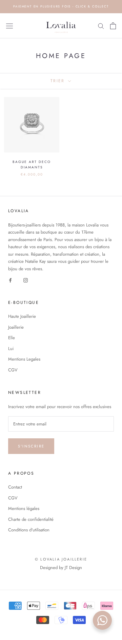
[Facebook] (10, 279)
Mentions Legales (24, 359)
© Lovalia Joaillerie (61, 559)
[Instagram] (25, 279)
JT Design (73, 567)
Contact (15, 487)
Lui (11, 348)
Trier (58, 81)
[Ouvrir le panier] (113, 25)
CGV (13, 370)
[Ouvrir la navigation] (9, 26)
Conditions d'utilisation (28, 530)
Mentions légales (23, 508)
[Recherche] (101, 26)
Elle (11, 337)
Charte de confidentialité (31, 519)
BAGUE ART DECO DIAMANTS (32, 164)
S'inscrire (31, 446)
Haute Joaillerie (22, 316)
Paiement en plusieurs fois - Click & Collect (60, 6)
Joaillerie (16, 327)
